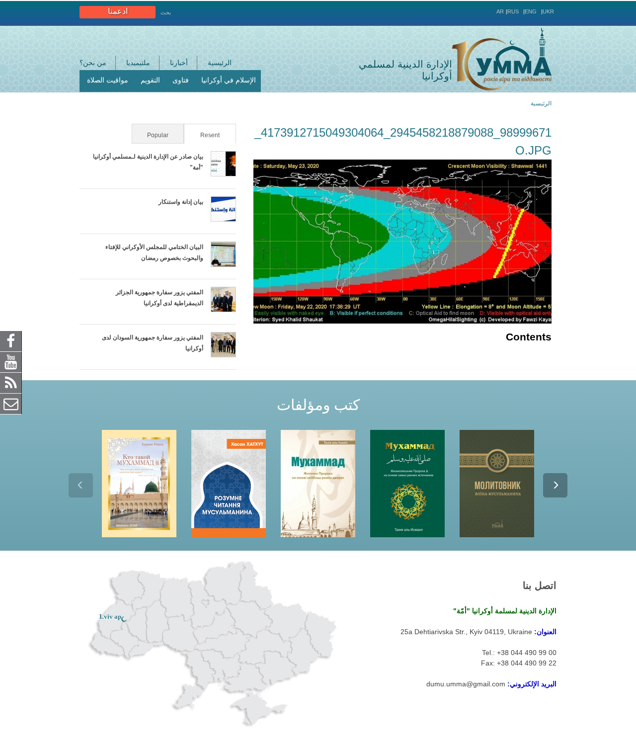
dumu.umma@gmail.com (465, 684)
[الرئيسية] (502, 59)
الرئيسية (220, 63)
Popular (157, 135)
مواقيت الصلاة (107, 80)
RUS (513, 11)
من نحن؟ (93, 63)
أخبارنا (179, 63)
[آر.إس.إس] (11, 382)
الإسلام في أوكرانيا (228, 80)
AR (500, 11)
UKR (548, 11)
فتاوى (180, 80)
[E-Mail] (11, 403)
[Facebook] (11, 340)
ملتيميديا (138, 63)
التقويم (150, 80)
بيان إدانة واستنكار (181, 201)
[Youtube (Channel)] (11, 361)
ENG (531, 11)
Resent (202, 135)
